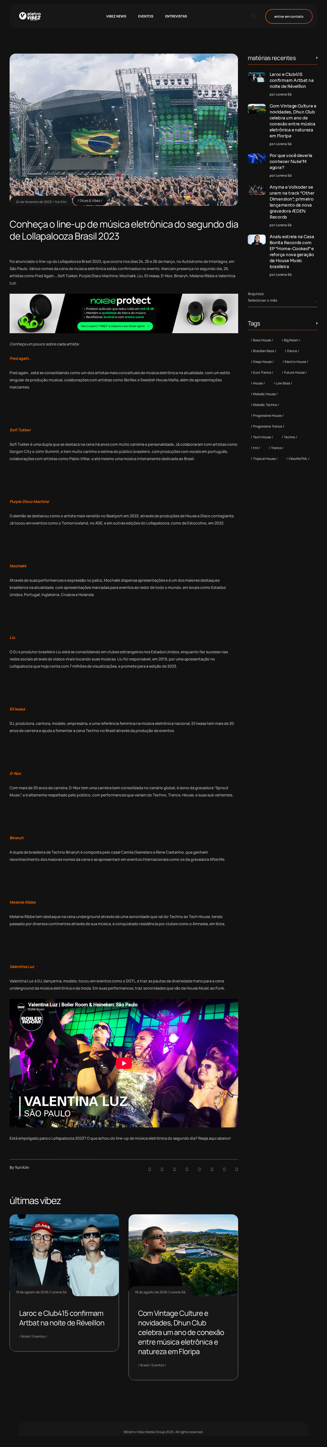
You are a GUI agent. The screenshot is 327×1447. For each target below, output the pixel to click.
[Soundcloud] (149, 1169)
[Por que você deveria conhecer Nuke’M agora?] (257, 158)
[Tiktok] (211, 1169)
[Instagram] (199, 1169)
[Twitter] (224, 1169)
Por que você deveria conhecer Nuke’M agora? (291, 161)
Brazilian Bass (263, 351)
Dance (292, 351)
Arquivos (256, 293)
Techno (289, 437)
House (258, 383)
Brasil (25, 1336)
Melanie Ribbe (23, 902)
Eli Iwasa (17, 709)
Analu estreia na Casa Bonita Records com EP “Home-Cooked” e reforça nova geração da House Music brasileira (292, 251)
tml (255, 447)
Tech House (262, 437)
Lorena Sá (59, 1292)
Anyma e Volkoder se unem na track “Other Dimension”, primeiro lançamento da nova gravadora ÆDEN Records (292, 202)
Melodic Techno (265, 404)
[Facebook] (174, 1169)
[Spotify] (162, 1169)
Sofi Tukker (20, 430)
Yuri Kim (61, 201)
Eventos (39, 1336)
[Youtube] (236, 1169)
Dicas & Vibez (90, 200)
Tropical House (264, 458)
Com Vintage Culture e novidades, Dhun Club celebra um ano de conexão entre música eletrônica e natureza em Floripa (181, 1332)
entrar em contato (289, 16)
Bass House (262, 340)
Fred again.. (21, 358)
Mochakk (18, 566)
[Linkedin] (187, 1169)
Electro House (295, 361)
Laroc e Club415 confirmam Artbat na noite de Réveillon (61, 1318)
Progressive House (267, 415)
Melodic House (264, 394)
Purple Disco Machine (29, 501)
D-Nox (15, 773)
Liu (12, 637)
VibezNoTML (297, 458)
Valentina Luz (22, 966)
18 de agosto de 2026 (32, 1292)
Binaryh (17, 837)
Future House (294, 372)
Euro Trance (262, 372)
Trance (276, 447)
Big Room (291, 340)
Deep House (262, 361)
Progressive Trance (267, 426)
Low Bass (283, 383)
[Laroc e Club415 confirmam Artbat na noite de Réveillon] (257, 77)
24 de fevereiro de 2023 (34, 201)
